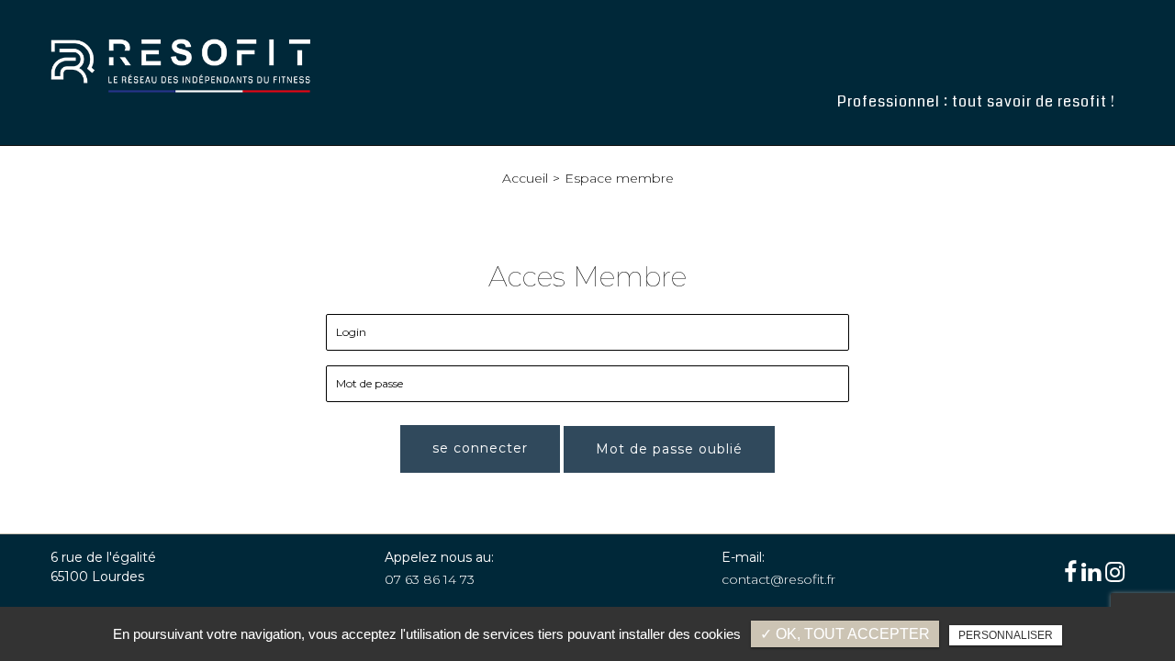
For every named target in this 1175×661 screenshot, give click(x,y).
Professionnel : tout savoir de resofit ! (976, 101)
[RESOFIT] (180, 65)
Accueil (525, 178)
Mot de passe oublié (669, 449)
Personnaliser (1005, 635)
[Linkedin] (1091, 572)
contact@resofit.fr (778, 579)
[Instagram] (1115, 572)
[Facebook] (1070, 572)
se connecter (480, 448)
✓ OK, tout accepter (845, 634)
